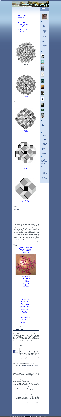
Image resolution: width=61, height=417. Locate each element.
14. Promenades (43, 26)
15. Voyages (43, 27)
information (33, 365)
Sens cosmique (16, 209)
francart (42, 159)
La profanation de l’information (19, 329)
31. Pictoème (43, 35)
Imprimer (16, 101)
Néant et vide (45, 161)
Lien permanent (24, 241)
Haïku (44, 159)
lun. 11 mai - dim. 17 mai (44, 176)
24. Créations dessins (44, 31)
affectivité (37, 241)
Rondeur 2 (15, 139)
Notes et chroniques (44, 147)
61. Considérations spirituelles (44, 47)
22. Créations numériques (44, 29)
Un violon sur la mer (44, 153)
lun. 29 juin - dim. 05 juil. (44, 171)
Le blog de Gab (43, 142)
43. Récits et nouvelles (44, 39)
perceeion (33, 241)
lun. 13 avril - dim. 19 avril (44, 178)
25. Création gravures (44, 32)
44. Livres (43, 40)
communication (35, 365)
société (17, 326)
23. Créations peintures (44, 30)
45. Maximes (43, 41)
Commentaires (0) (28, 241)
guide (14, 326)
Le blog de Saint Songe (44, 143)
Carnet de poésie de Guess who (45, 134)
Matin (42, 126)
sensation (15, 242)
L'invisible (15, 245)
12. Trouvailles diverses (44, 24)
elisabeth (42, 163)
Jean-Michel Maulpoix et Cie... (44, 140)
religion (19, 326)
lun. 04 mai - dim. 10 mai (44, 177)
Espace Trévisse (43, 136)
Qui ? (42, 124)
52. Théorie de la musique (44, 44)
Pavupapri (43, 150)
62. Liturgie (43, 48)
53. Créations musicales (44, 45)
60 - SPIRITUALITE (44, 46)
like (37, 365)
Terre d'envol (43, 152)
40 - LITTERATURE (44, 37)
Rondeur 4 (15, 72)
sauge (41, 160)
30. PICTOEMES (43, 34)
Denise (42, 161)
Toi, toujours (43, 125)
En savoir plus (44, 416)
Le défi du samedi (44, 144)
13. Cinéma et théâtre (44, 25)
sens (13, 101)
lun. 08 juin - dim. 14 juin (44, 173)
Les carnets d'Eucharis (44, 145)
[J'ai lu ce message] (60, 416)
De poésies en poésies (44, 135)
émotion (34, 241)
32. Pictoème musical (44, 36)
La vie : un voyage (16, 9)
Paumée (42, 149)
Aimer (42, 129)
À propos (42, 12)
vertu (13, 326)
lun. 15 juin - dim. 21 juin (44, 172)
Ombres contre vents (44, 148)
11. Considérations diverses (19, 241)
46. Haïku (43, 42)
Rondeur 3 (15, 104)
